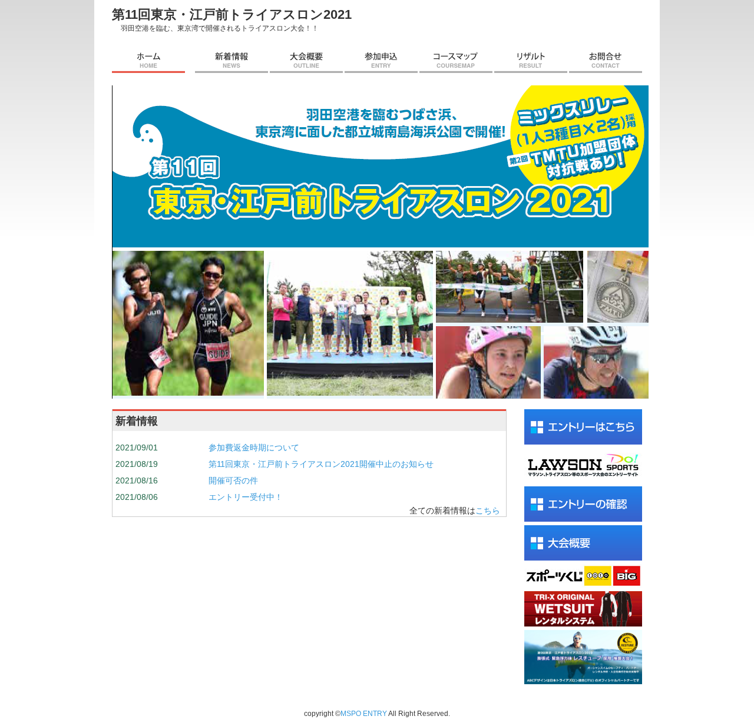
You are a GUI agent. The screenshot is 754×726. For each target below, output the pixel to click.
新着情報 (231, 61)
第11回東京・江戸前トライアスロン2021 (232, 14)
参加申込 (381, 61)
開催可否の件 (233, 480)
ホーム (148, 61)
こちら (487, 510)
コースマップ (455, 61)
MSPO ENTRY (363, 713)
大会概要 (306, 61)
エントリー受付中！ (246, 497)
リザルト (530, 61)
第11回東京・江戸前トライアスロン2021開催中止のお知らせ (321, 464)
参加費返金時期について (254, 447)
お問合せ (605, 61)
